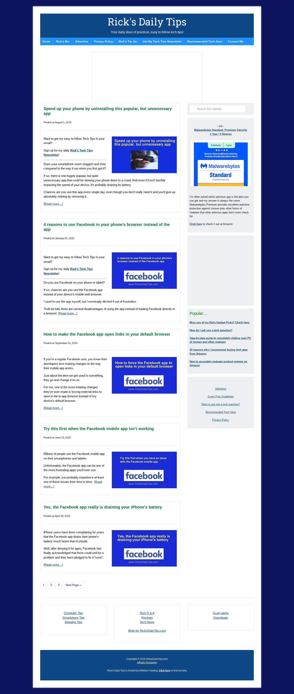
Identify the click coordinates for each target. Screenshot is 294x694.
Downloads (220, 617)
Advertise (220, 388)
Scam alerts (221, 613)
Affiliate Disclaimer (147, 662)
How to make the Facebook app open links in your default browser (107, 334)
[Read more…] (53, 204)
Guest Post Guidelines (221, 396)
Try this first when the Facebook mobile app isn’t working (99, 428)
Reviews (147, 617)
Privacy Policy (220, 419)
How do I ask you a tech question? (211, 330)
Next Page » (73, 585)
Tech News (147, 622)
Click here (164, 670)
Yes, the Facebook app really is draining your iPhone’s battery (103, 507)
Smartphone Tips (73, 617)
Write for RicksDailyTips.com (147, 630)
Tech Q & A (147, 613)
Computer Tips (73, 613)
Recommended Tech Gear (221, 412)
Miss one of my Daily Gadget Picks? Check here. (220, 322)
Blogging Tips (73, 622)
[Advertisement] (221, 271)
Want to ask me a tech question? (220, 404)
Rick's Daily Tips (147, 21)
